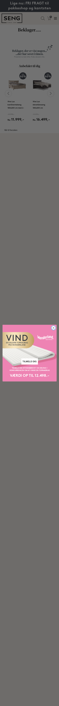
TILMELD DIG (29, 361)
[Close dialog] (53, 328)
